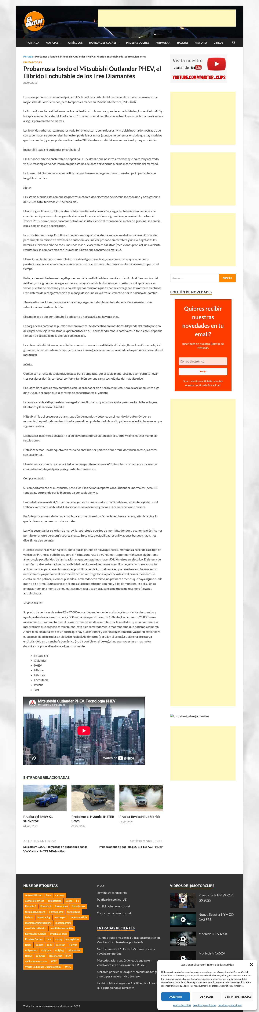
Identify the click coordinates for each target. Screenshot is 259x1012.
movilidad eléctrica (35, 928)
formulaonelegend (35, 911)
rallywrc (40, 955)
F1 (77, 900)
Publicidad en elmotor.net (113, 906)
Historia (201, 42)
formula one (78, 906)
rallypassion (74, 950)
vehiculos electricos (36, 961)
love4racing (43, 917)
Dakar (68, 900)
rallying (59, 950)
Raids (28, 944)
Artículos (75, 42)
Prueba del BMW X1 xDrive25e (38, 819)
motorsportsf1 (63, 922)
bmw (48, 895)
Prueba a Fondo (58, 933)
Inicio (100, 885)
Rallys (28, 955)
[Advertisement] (167, 18)
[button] (251, 964)
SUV (68, 955)
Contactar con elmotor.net (114, 913)
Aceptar (175, 996)
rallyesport (31, 950)
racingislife (72, 939)
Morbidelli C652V (212, 953)
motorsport (60, 917)
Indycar (29, 917)
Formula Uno (56, 911)
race (49, 939)
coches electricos (34, 900)
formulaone (61, 906)
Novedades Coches (102, 42)
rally (49, 944)
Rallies (39, 944)
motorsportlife (79, 917)
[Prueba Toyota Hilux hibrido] (141, 799)
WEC (54, 961)
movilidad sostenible (61, 928)
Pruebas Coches (137, 42)
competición (54, 900)
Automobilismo (33, 895)
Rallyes (182, 42)
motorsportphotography (38, 922)
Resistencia (55, 955)
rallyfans (46, 950)
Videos (218, 42)
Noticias (52, 42)
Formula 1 (163, 42)
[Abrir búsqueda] (234, 42)
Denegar (206, 996)
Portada (33, 42)
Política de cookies (182, 1005)
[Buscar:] (203, 278)
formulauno (73, 911)
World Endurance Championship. (43, 966)
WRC (68, 966)
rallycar (60, 944)
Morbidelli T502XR (213, 934)
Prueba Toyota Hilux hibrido (140, 817)
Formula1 (45, 906)
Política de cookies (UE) (112, 899)
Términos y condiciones (204, 1005)
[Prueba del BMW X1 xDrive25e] (45, 799)
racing (58, 939)
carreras (59, 895)
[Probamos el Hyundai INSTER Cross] (93, 799)
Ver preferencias (238, 996)
